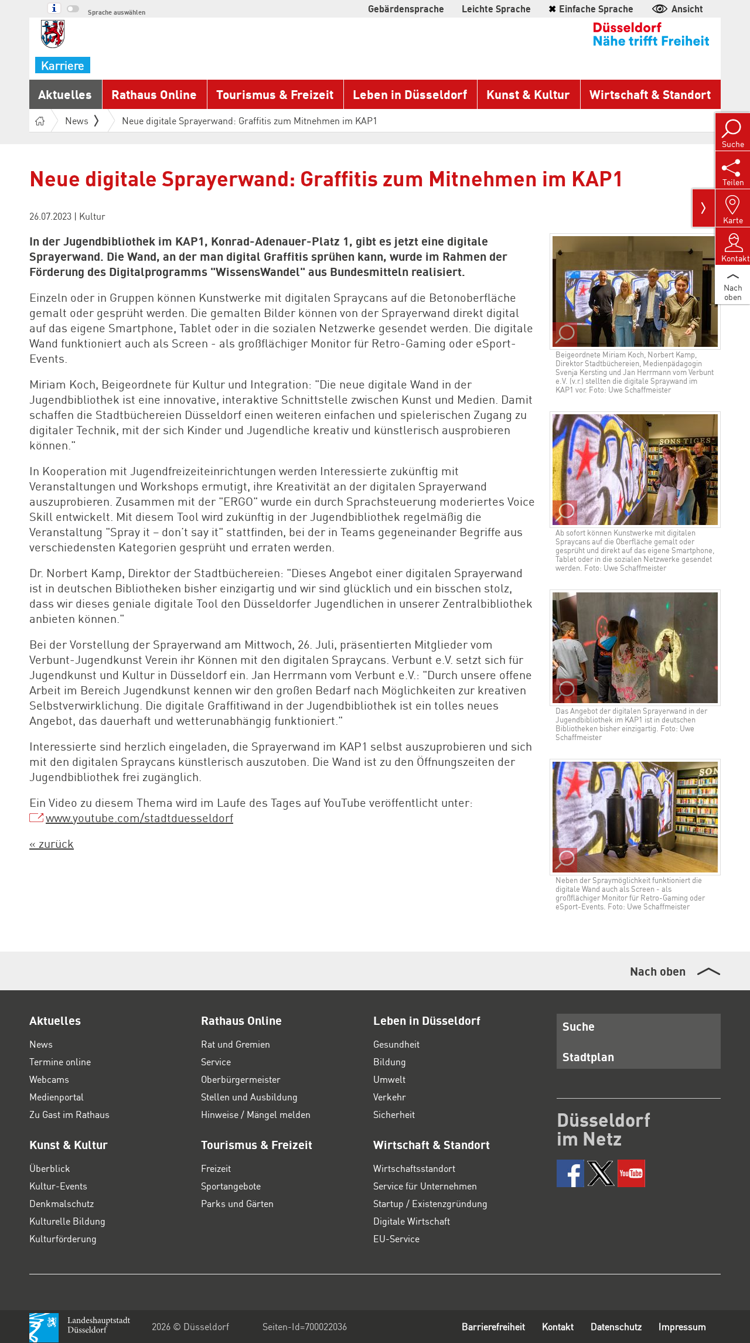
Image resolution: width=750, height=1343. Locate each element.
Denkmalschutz (61, 1203)
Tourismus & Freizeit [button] (274, 94)
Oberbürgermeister (241, 1079)
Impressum (682, 1326)
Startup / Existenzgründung (430, 1203)
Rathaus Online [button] (154, 94)
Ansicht (687, 8)
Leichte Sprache (496, 8)
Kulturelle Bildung (67, 1221)
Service (216, 1061)
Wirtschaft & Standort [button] (650, 94)
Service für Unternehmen (425, 1186)
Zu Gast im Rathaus (69, 1114)
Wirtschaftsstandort (414, 1168)
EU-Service (396, 1238)
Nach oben (658, 971)
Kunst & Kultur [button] (528, 94)
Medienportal (56, 1096)
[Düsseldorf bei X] (601, 1173)
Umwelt (389, 1079)
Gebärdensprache (406, 8)
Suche (578, 1026)
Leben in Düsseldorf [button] (410, 94)
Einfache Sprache (590, 8)
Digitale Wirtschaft (411, 1221)
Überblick (49, 1168)
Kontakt (558, 1326)
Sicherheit (394, 1114)
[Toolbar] (703, 208)
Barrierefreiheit (493, 1326)
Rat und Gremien (235, 1044)
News (41, 1044)
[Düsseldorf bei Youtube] (631, 1173)
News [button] (76, 120)
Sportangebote (231, 1186)
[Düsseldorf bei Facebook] (570, 1173)
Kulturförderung (63, 1238)
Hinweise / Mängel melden (256, 1114)
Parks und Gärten (237, 1203)
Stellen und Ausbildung (249, 1096)
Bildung (389, 1061)
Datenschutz (616, 1326)
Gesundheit (396, 1044)
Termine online (60, 1061)
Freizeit (216, 1168)
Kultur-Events (58, 1186)
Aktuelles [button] (65, 94)
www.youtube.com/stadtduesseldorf (139, 817)
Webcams (49, 1079)
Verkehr (389, 1096)
